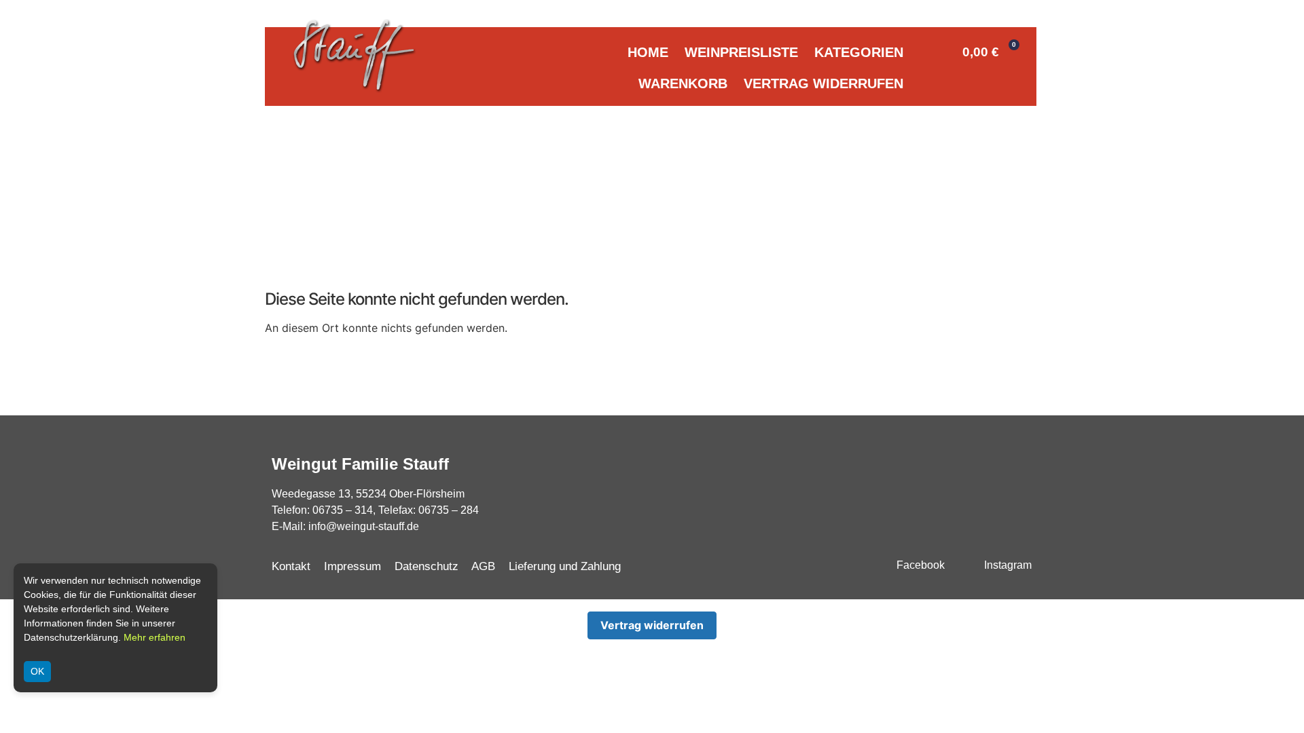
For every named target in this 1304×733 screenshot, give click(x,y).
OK (37, 671)
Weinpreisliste (741, 52)
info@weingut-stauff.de (363, 526)
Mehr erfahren (154, 637)
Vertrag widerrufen (823, 83)
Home (648, 52)
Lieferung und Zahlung (565, 566)
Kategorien (858, 52)
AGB (483, 566)
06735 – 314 (342, 510)
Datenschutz (426, 566)
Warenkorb (682, 83)
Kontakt (291, 566)
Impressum (352, 566)
